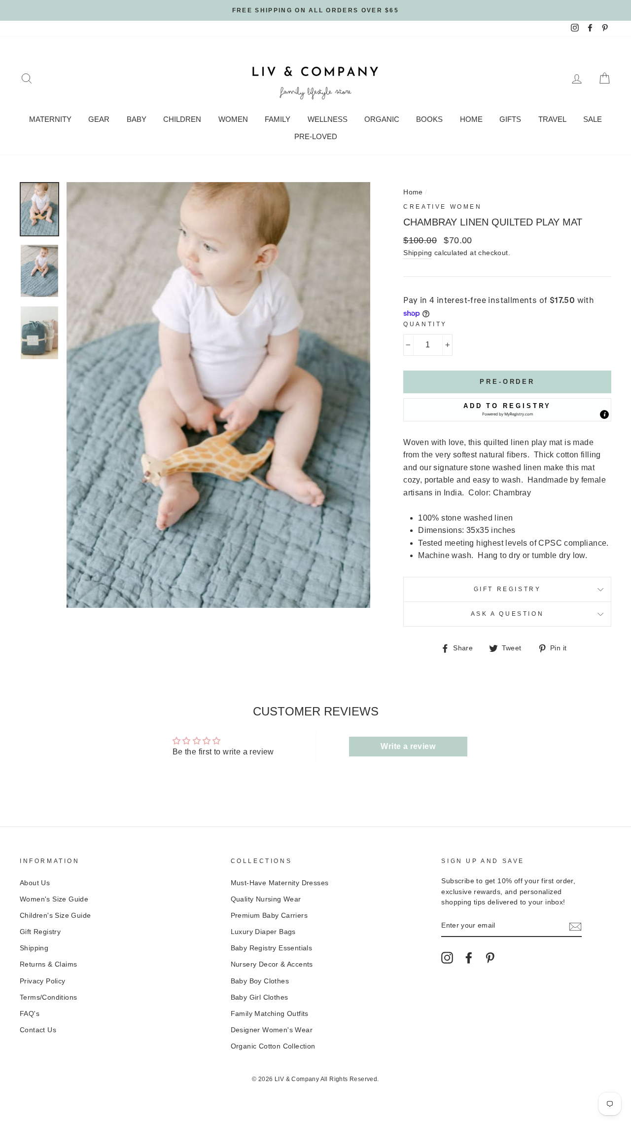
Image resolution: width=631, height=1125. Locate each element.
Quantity (425, 324)
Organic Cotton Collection (273, 1046)
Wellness (328, 119)
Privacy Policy (43, 981)
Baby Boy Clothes (260, 981)
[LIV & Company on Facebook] (469, 958)
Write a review (408, 746)
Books (429, 119)
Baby (136, 119)
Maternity (50, 119)
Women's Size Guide (54, 899)
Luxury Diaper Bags (263, 932)
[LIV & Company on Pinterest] (490, 958)
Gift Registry (507, 589)
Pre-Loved (315, 136)
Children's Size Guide (55, 915)
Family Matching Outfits (270, 1013)
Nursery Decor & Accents (272, 964)
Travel (552, 119)
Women (233, 119)
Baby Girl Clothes (259, 997)
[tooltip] (604, 414)
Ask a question (507, 613)
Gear (98, 119)
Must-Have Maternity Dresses (280, 883)
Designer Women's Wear (272, 1030)
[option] (315, 10)
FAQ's (29, 1013)
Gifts (510, 119)
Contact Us (38, 1030)
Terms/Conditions (48, 997)
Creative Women (442, 206)
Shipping (417, 253)
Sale (592, 119)
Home (471, 119)
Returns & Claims (48, 964)
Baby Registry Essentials (272, 948)
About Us (35, 883)
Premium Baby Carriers (269, 915)
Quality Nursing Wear (266, 899)
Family (277, 119)
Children (182, 119)
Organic (381, 119)
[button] (507, 409)
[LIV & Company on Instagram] (447, 958)
